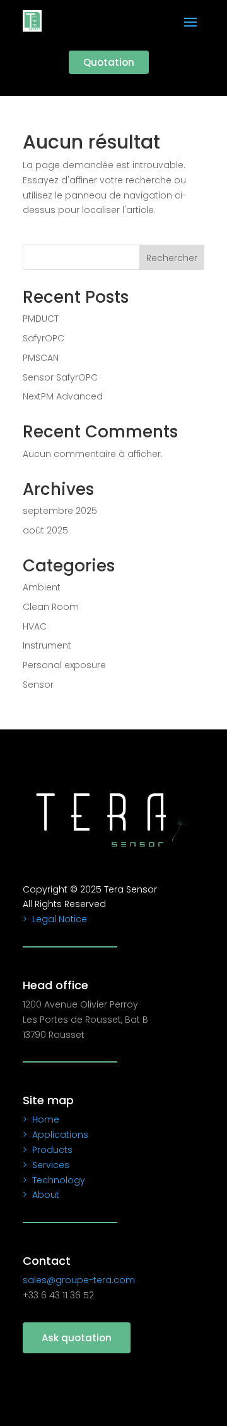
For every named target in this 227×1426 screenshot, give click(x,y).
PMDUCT (41, 318)
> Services (46, 1165)
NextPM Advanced (63, 396)
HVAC (35, 626)
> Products (48, 1149)
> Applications (55, 1134)
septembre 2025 (60, 510)
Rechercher (171, 258)
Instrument (47, 645)
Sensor (38, 684)
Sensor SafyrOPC (60, 377)
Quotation (108, 62)
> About (41, 1194)
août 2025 (45, 530)
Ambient (42, 587)
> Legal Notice (55, 919)
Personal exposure (64, 665)
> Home (41, 1119)
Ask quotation (77, 1337)
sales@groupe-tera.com (79, 1280)
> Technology (54, 1180)
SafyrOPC (43, 338)
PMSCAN (41, 357)
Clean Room (51, 606)
